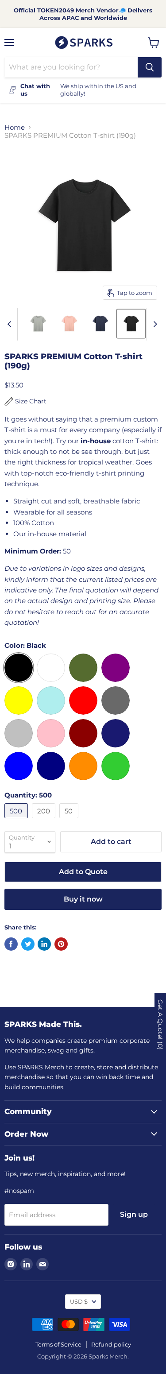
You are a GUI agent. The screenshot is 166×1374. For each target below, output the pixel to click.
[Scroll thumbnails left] (11, 324)
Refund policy (111, 1344)
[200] (45, 820)
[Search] (150, 67)
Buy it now (83, 899)
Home (14, 127)
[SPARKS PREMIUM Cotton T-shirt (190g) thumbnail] (38, 324)
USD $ (79, 1301)
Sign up (134, 1214)
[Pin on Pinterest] (61, 944)
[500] (17, 820)
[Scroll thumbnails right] (154, 324)
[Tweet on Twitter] (28, 944)
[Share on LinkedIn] (44, 944)
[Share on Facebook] (11, 944)
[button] (25, 401)
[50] (70, 820)
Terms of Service (58, 1344)
